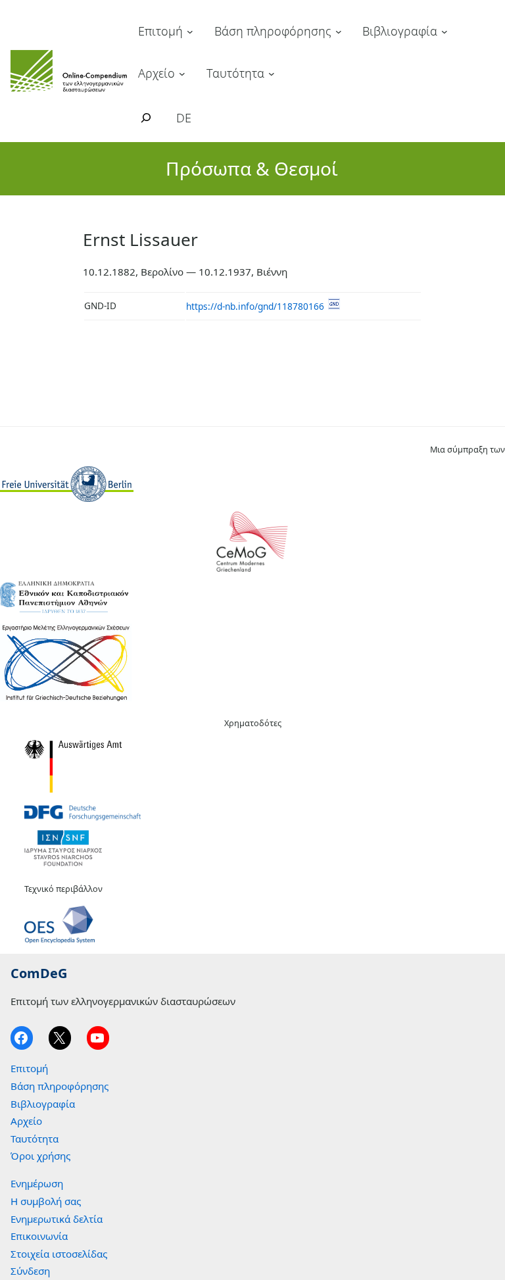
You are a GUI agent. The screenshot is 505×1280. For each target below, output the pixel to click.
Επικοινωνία (39, 1236)
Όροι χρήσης (40, 1155)
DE (183, 118)
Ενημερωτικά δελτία (57, 1218)
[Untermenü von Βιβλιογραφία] (444, 31)
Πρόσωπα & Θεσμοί (252, 168)
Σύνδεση (30, 1270)
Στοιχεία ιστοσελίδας (59, 1253)
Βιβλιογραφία (399, 31)
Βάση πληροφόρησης (272, 31)
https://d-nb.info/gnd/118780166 (255, 306)
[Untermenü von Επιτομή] (190, 31)
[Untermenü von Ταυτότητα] (271, 73)
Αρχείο (156, 73)
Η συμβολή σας (46, 1201)
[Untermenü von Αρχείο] (182, 73)
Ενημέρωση (37, 1183)
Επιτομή (160, 31)
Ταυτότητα (235, 73)
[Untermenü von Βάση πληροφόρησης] (338, 31)
